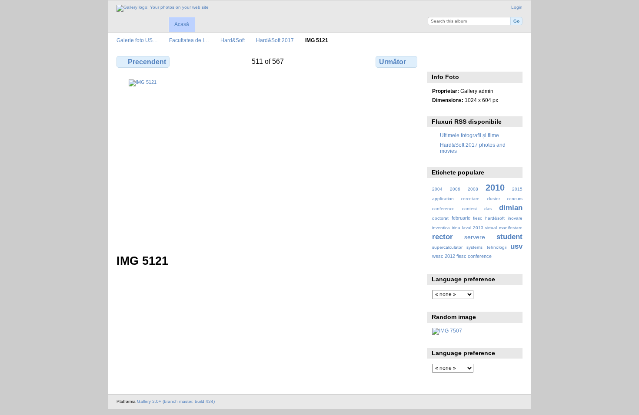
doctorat (440, 218)
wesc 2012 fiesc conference (462, 256)
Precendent (147, 62)
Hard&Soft (232, 40)
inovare (515, 218)
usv (516, 246)
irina (456, 227)
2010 (495, 187)
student (509, 237)
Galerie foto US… (137, 40)
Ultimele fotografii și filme (469, 135)
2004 (437, 189)
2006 (455, 189)
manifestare (511, 227)
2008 (473, 189)
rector (442, 237)
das (488, 208)
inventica (441, 227)
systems (474, 247)
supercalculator (447, 247)
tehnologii (496, 247)
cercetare (470, 198)
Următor (392, 62)
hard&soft (495, 218)
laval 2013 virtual (479, 227)
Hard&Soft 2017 (275, 40)
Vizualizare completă (436, 61)
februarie (461, 218)
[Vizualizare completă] (267, 161)
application (443, 198)
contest (469, 208)
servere (474, 237)
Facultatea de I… (189, 40)
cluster (493, 198)
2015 (517, 189)
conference (443, 208)
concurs (515, 198)
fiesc (477, 218)
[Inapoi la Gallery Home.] (162, 8)
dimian (511, 208)
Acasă (181, 24)
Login (517, 7)
